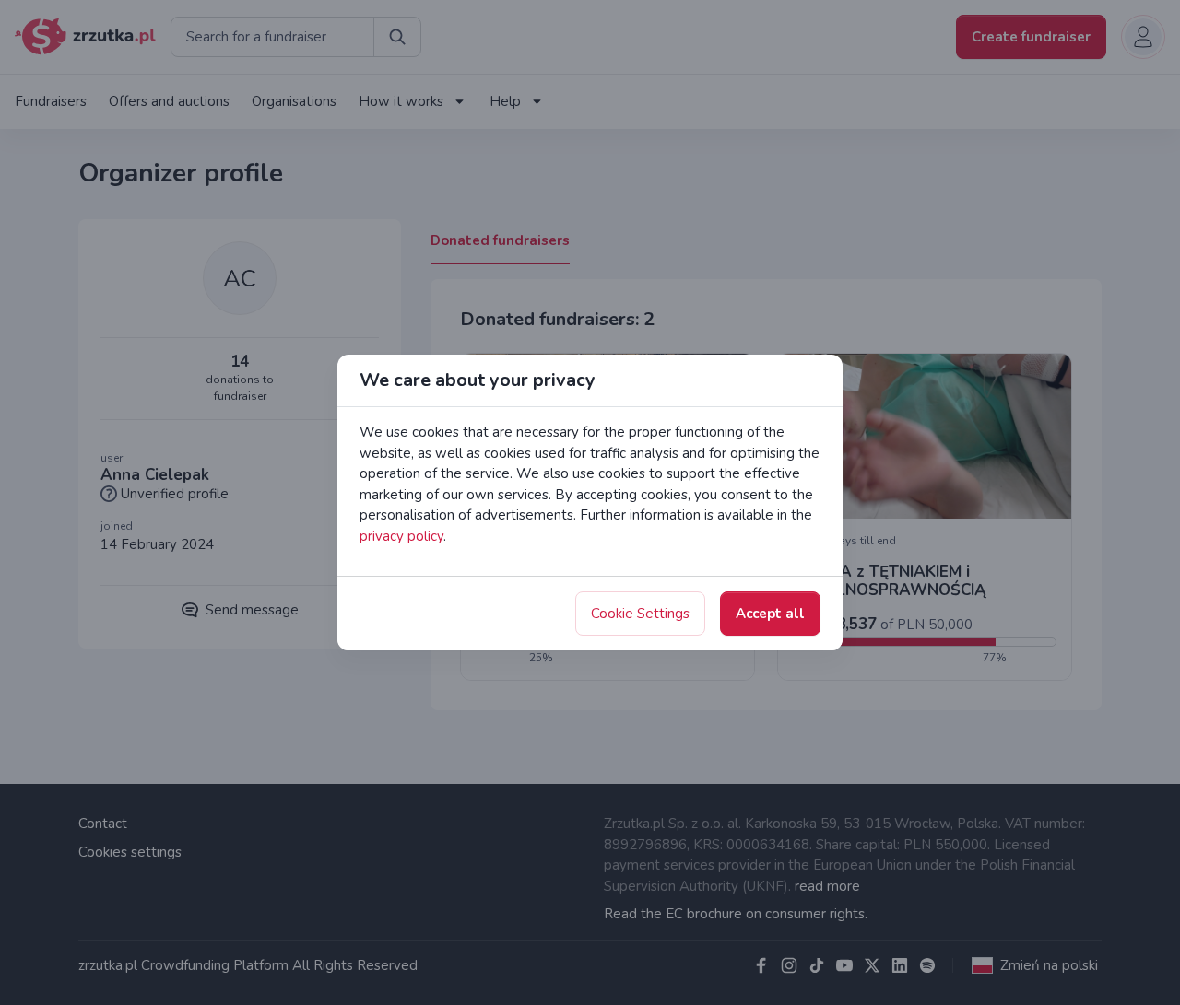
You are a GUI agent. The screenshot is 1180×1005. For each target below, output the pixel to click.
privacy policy (401, 536)
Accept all (770, 613)
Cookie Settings (640, 613)
